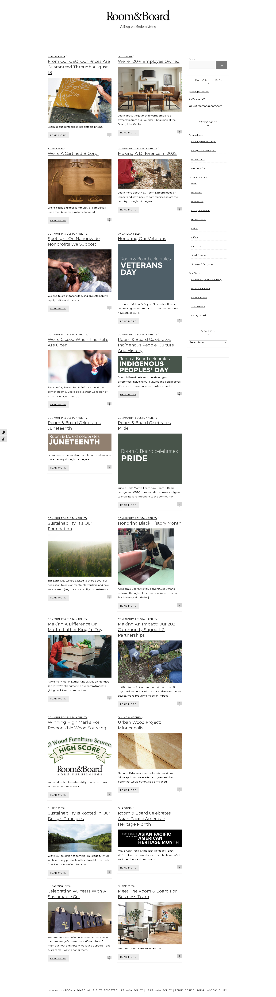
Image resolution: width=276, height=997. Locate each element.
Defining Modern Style (203, 141)
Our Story (125, 56)
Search (193, 59)
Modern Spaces (198, 177)
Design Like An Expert (203, 150)
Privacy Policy (132, 990)
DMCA (201, 990)
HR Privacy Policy (159, 990)
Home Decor (198, 219)
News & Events (199, 297)
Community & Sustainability (137, 148)
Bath (194, 183)
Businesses (56, 148)
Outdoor (196, 246)
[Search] (221, 65)
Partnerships (198, 168)
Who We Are (56, 56)
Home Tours (198, 159)
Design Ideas (196, 135)
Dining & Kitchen (130, 717)
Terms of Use (185, 990)
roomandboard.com (210, 105)
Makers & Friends (200, 288)
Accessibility (217, 990)
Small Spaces (198, 255)
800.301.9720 (197, 98)
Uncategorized (129, 233)
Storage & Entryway (202, 264)
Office (194, 237)
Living (194, 228)
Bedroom (196, 192)
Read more (58, 135)
